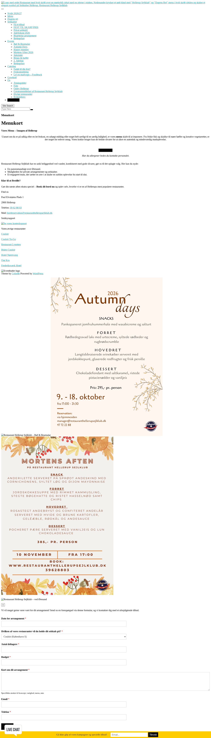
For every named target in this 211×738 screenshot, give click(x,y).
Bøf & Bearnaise (22, 44)
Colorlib (16, 273)
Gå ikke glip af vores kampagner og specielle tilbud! (81, 734)
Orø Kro (5, 260)
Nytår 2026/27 (14, 13)
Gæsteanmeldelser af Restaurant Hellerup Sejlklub (38, 91)
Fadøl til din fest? (22, 69)
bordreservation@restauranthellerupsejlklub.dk (29, 213)
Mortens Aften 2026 (23, 52)
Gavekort (12, 77)
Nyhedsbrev (19, 97)
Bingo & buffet (21, 58)
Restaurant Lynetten (11, 244)
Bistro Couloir (8, 249)
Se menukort (105, 150)
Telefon (6, 712)
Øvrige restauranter (23, 94)
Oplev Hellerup (21, 88)
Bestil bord (13, 100)
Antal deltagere (10, 644)
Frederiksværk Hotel (11, 265)
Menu (10, 16)
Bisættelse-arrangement (25, 35)
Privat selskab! (21, 30)
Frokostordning (21, 72)
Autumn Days (20, 46)
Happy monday (21, 49)
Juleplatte (18, 55)
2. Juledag (18, 60)
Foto (16, 85)
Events (10, 41)
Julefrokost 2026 (22, 33)
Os (8, 80)
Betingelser (19, 38)
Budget (6, 657)
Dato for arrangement (13, 618)
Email (5, 699)
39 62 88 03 (16, 207)
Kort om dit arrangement (15, 670)
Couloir (5, 234)
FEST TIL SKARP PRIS (26, 27)
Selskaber (12, 21)
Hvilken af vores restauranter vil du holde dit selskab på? (32, 631)
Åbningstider (20, 83)
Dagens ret (12, 19)
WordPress (38, 273)
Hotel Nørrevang (9, 255)
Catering (11, 66)
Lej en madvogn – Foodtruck (28, 74)
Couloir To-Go (8, 239)
